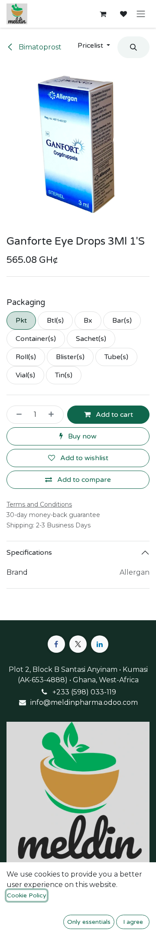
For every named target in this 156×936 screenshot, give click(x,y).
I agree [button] (133, 922)
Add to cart (113, 414)
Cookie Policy (26, 895)
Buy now (81, 436)
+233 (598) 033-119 (84, 692)
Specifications (29, 552)
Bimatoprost (39, 47)
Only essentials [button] (88, 922)
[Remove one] (16, 414)
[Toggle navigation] (141, 14)
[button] (94, 45)
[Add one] (53, 414)
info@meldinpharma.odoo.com (84, 702)
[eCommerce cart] (102, 14)
